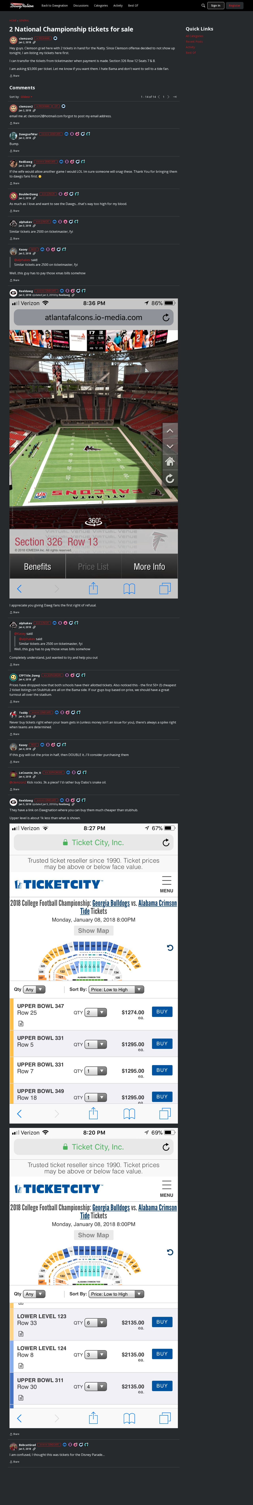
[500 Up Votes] (83, 291)
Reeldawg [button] (26, 291)
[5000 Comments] (73, 713)
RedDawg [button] (25, 162)
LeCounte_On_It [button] (30, 773)
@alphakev (22, 260)
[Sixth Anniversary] (67, 713)
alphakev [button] (25, 222)
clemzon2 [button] (26, 38)
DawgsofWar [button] (28, 134)
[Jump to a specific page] (175, 97)
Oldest (26, 97)
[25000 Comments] (59, 250)
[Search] (203, 5)
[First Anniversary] (65, 222)
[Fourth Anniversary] (72, 162)
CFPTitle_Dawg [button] (29, 675)
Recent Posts (194, 41)
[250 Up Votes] (77, 194)
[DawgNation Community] (21, 5)
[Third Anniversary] (72, 675)
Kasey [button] (23, 249)
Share (14, 76)
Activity (190, 47)
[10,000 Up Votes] (64, 250)
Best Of (191, 52)
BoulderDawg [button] (28, 194)
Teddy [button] (23, 713)
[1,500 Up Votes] (83, 162)
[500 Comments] (78, 162)
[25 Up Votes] (76, 222)
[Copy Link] (34, 42)
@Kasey (20, 633)
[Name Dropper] (72, 134)
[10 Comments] (71, 222)
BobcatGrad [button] (27, 1445)
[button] (13, 40)
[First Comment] (55, 38)
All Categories (194, 36)
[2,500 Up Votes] (88, 134)
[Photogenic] (66, 134)
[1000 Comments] (83, 134)
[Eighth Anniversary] (77, 134)
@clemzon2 (17, 782)
